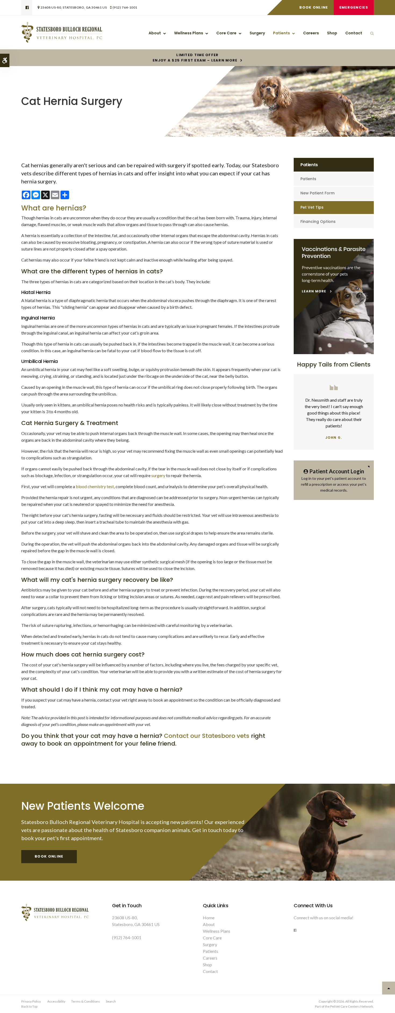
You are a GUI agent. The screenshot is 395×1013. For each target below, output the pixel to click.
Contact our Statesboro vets (206, 736)
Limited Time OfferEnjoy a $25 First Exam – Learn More (195, 57)
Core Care (226, 33)
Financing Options (318, 221)
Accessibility (56, 1001)
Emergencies (353, 7)
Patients (281, 33)
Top (388, 988)
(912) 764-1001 (125, 7)
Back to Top (29, 1006)
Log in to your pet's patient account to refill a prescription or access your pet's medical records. (334, 480)
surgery (158, 475)
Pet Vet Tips (312, 207)
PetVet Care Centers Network (351, 1006)
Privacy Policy (31, 1001)
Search (111, 1001)
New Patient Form (317, 193)
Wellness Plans (188, 33)
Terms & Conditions (85, 1001)
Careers (311, 33)
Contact (353, 33)
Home (208, 917)
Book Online (313, 7)
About (155, 33)
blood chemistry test (95, 486)
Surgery (257, 33)
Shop (332, 33)
